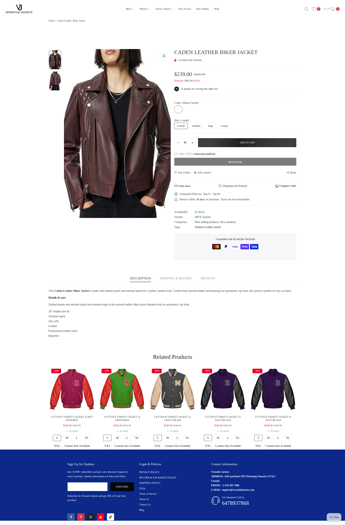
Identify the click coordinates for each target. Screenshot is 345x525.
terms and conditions (204, 153)
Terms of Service (148, 493)
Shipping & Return (176, 278)
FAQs (142, 488)
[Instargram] (90, 517)
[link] (337, 498)
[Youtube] (100, 517)
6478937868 (235, 503)
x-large (224, 126)
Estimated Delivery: (191, 193)
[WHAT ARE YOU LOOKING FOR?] (306, 9)
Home (52, 20)
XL (87, 437)
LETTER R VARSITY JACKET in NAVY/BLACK (223, 419)
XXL (57, 445)
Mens (129, 9)
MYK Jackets (203, 216)
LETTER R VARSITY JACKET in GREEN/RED (122, 419)
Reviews (208, 278)
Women (143, 9)
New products (228, 222)
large (210, 126)
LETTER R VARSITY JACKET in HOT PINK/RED (72, 419)
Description (140, 278)
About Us (144, 499)
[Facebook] (71, 517)
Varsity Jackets (163, 9)
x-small (181, 126)
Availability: (181, 211)
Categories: (180, 222)
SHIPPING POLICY (150, 483)
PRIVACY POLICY (149, 472)
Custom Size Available (77, 445)
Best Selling (202, 9)
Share (293, 172)
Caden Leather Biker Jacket (71, 290)
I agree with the (196, 153)
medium (196, 126)
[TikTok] (110, 517)
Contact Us (144, 504)
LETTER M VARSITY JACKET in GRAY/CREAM (172, 419)
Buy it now (235, 162)
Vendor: (178, 216)
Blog (141, 510)
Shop (216, 9)
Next (167, 133)
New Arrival (184, 9)
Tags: (177, 227)
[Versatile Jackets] (18, 9)
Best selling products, (207, 222)
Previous (67, 133)
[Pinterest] (80, 517)
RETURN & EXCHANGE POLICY (157, 477)
